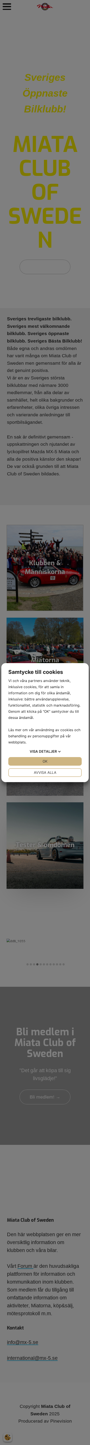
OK (45, 761)
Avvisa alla (45, 772)
